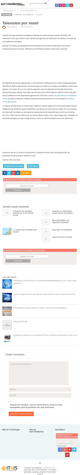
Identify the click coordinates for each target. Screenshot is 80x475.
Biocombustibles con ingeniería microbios (60, 221)
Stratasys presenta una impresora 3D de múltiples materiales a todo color (45, 335)
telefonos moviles (13, 166)
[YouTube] (71, 5)
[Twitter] (67, 5)
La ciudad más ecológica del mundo (25, 231)
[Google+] (65, 449)
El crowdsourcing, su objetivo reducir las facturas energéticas (40, 308)
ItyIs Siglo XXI (29, 470)
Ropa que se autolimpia (62, 230)
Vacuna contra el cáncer (62, 237)
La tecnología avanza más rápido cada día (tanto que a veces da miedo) (44, 294)
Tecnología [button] (8, 10)
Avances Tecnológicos (33, 468)
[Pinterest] (64, 5)
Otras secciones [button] (27, 10)
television (33, 166)
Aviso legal (51, 472)
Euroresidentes (12, 27)
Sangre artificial (20, 321)
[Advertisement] (40, 66)
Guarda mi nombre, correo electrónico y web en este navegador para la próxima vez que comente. (36, 406)
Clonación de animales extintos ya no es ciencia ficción (23, 213)
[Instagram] (60, 5)
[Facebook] (56, 5)
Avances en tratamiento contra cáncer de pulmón (62, 212)
